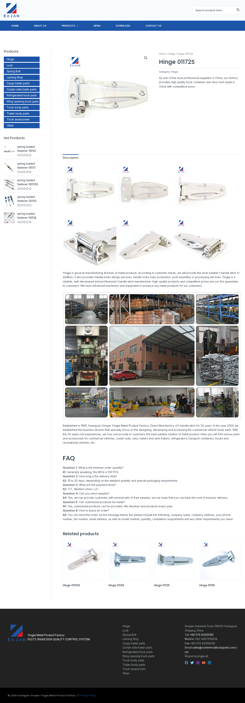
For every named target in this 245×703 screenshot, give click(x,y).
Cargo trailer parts (18, 83)
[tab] (70, 157)
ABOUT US (40, 25)
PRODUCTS (68, 25)
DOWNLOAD (123, 25)
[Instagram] (198, 662)
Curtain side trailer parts (22, 89)
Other (10, 125)
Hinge (10, 59)
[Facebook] (186, 662)
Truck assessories (18, 119)
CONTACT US (153, 25)
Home (162, 53)
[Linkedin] (209, 662)
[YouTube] (203, 662)
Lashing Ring (15, 77)
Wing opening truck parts (23, 101)
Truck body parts (18, 107)
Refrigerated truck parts (22, 95)
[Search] (238, 10)
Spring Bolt (13, 71)
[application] (76, 26)
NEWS (97, 25)
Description (70, 157)
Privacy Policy (87, 695)
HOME (15, 25)
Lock (10, 65)
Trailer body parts (18, 113)
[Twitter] (192, 662)
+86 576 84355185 (202, 634)
